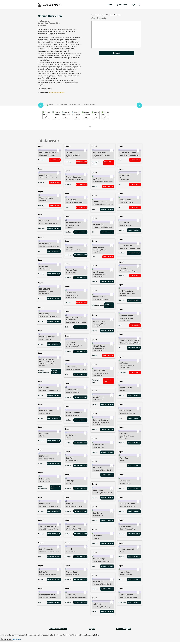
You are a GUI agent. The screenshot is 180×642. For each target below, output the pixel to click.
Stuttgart (67, 302)
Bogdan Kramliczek (126, 549)
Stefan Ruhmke (125, 200)
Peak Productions (126, 291)
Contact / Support (123, 629)
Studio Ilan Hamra (46, 198)
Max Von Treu (98, 179)
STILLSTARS (124, 223)
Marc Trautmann (99, 272)
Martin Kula (123, 458)
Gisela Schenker (72, 390)
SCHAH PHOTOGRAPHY (128, 152)
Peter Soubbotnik (46, 549)
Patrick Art (43, 572)
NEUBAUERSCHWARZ (74, 223)
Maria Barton (71, 200)
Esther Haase (44, 266)
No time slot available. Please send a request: (106, 15)
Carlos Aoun (44, 388)
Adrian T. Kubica (99, 346)
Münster (94, 331)
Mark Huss (123, 433)
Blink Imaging (44, 314)
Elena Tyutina (44, 433)
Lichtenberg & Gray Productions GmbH (46, 360)
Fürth (120, 418)
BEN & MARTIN (44, 289)
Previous (41, 105)
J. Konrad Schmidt (126, 316)
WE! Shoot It (44, 221)
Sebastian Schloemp (100, 420)
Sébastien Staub (99, 371)
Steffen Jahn (71, 293)
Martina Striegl (125, 411)
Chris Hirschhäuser (46, 411)
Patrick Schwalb (125, 245)
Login (133, 4)
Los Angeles (122, 372)
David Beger (70, 526)
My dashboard (121, 4)
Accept (9, 639)
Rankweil (67, 534)
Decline (3, 639)
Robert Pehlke (44, 479)
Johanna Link (124, 481)
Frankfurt (41, 182)
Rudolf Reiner (98, 490)
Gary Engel (70, 481)
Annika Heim (70, 435)
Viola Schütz (97, 604)
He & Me (69, 152)
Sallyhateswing (71, 367)
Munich (40, 395)
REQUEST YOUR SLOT (107, 209)
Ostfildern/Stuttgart (98, 305)
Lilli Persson (43, 456)
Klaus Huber (97, 536)
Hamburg (41, 160)
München (68, 184)
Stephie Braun (124, 572)
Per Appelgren (98, 224)
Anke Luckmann (99, 321)
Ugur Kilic (69, 549)
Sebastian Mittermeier (47, 595)
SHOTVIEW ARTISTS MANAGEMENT (74, 318)
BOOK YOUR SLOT (55, 160)
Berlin (120, 160)
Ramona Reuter (125, 268)
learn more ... (17, 639)
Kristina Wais (71, 342)
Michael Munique (125, 388)
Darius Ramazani (99, 247)
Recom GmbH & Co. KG (101, 297)
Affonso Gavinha (99, 445)
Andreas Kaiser (72, 572)
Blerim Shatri (97, 467)
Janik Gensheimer (99, 152)
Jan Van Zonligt (99, 559)
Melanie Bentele (99, 397)
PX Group (69, 247)
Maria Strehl (70, 504)
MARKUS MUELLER (100, 202)
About (109, 4)
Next (139, 105)
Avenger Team (71, 270)
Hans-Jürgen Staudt (127, 504)
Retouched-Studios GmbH (49, 152)
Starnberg (121, 534)
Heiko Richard (124, 175)
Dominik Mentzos (45, 175)
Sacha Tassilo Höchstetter (129, 340)
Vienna (40, 463)
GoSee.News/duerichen (56, 92)
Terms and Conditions (58, 629)
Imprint (92, 629)
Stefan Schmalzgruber (47, 526)
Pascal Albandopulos (74, 412)
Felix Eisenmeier (45, 244)
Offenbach (41, 228)
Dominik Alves (44, 504)
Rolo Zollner (97, 513)
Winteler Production (47, 337)
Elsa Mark (69, 458)
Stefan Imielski (98, 581)
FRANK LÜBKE (71, 595)
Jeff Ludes (123, 363)
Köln (93, 232)
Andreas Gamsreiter (73, 177)
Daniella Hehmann (126, 595)
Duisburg (94, 355)
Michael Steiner (125, 526)
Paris (39, 556)
